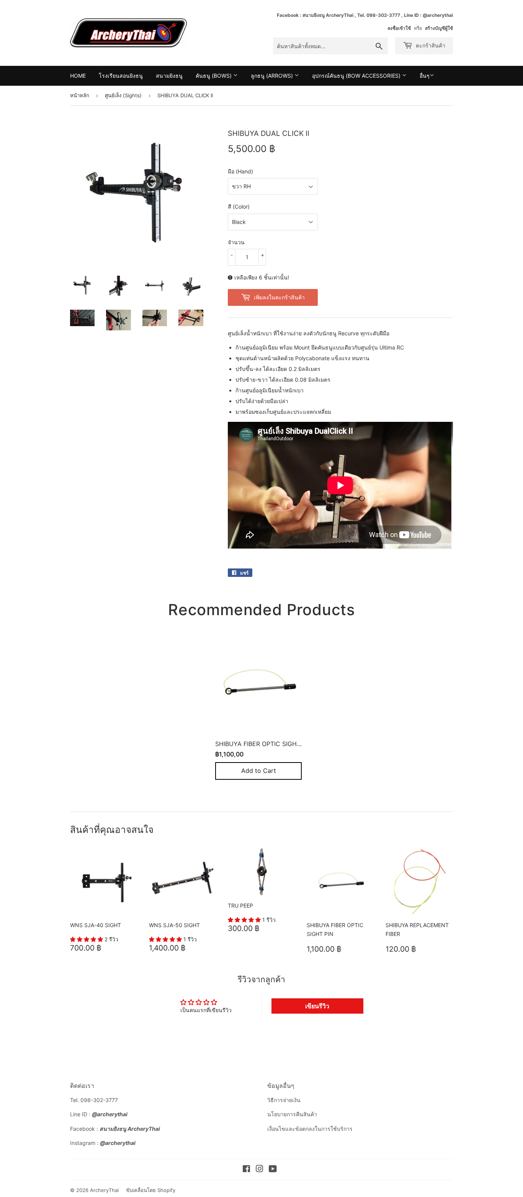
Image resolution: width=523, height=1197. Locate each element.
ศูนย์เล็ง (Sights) (123, 95)
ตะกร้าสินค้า (429, 45)
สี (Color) (239, 206)
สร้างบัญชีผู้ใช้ (439, 28)
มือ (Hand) (240, 171)
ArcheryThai (104, 1190)
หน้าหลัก (79, 95)
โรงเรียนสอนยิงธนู (121, 75)
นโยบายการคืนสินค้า (292, 1114)
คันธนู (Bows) (214, 75)
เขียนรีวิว (317, 1006)
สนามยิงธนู (169, 75)
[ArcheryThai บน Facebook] (246, 1169)
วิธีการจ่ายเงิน (284, 1100)
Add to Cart (258, 770)
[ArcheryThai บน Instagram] (259, 1169)
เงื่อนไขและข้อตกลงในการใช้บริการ (310, 1128)
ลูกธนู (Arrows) (272, 75)
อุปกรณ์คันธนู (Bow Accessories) (357, 75)
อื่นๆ (425, 75)
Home (78, 75)
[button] (87, 939)
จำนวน (236, 242)
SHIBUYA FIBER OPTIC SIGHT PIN (263, 743)
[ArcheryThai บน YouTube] (273, 1169)
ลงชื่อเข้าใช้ (399, 28)
